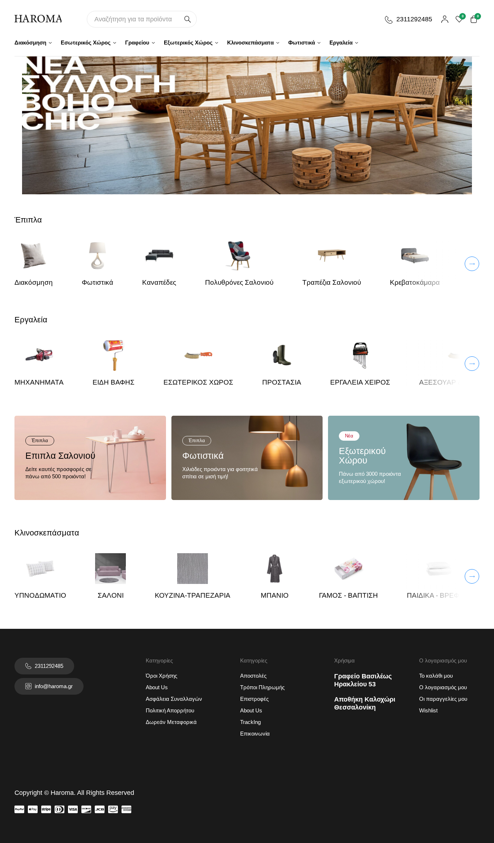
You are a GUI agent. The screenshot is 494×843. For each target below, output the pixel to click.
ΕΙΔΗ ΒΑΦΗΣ (114, 382)
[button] (440, 263)
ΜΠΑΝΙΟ (275, 595)
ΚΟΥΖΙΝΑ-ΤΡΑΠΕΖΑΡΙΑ (192, 595)
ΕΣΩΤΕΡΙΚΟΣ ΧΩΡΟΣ (198, 382)
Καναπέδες (159, 282)
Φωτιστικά (97, 282)
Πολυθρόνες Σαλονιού (239, 282)
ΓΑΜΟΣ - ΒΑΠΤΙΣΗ (348, 595)
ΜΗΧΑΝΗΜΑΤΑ (39, 382)
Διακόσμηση (33, 282)
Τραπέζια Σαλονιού (331, 282)
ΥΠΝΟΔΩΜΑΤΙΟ (40, 595)
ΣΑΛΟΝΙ (111, 595)
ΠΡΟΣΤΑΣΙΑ (281, 382)
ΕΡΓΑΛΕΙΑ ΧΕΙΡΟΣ (360, 382)
